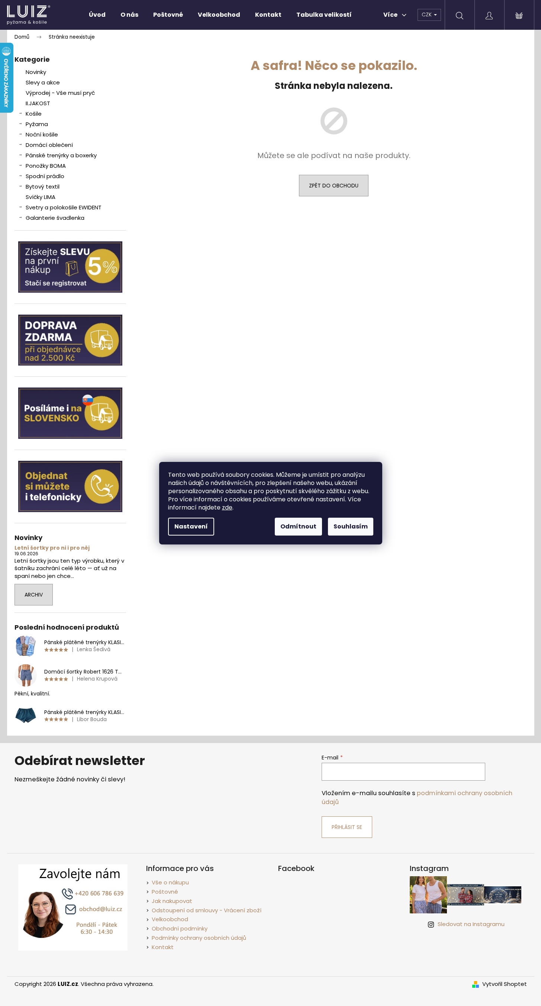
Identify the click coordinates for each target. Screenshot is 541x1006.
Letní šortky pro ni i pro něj (52, 548)
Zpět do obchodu (333, 185)
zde (227, 507)
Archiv (34, 594)
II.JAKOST (38, 103)
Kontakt (163, 947)
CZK (427, 14)
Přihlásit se (347, 827)
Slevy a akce (43, 82)
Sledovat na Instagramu (471, 924)
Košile (34, 114)
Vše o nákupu (170, 882)
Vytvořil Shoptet (504, 984)
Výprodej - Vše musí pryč (60, 93)
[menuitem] (97, 15)
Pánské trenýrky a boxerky (61, 155)
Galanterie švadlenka (55, 218)
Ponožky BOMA (46, 166)
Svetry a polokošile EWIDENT (64, 207)
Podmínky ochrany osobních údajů (199, 938)
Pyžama (37, 124)
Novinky (36, 72)
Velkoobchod (170, 919)
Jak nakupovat (172, 901)
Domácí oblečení (49, 145)
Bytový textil (42, 186)
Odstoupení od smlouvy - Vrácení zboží (206, 910)
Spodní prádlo (45, 176)
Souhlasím (351, 526)
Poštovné (165, 892)
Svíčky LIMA (40, 197)
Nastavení (191, 526)
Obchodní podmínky (179, 928)
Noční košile (42, 134)
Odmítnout (298, 526)
